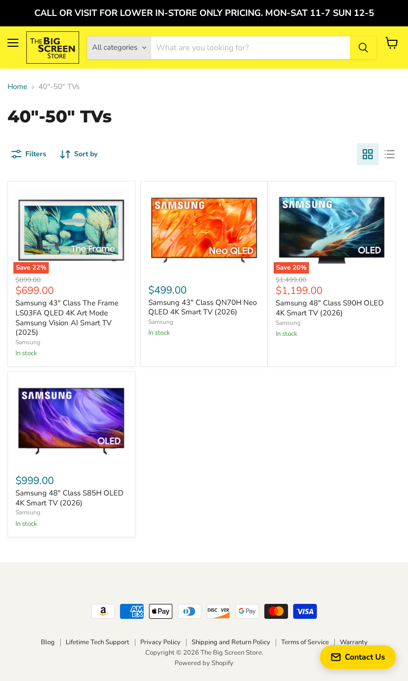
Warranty (354, 642)
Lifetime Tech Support (97, 642)
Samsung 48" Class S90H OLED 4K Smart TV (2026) (330, 308)
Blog (48, 642)
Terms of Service (305, 642)
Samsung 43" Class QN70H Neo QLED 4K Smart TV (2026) (202, 307)
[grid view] (368, 154)
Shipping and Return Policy (231, 642)
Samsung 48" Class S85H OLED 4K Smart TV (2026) (69, 498)
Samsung (27, 342)
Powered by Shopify (204, 663)
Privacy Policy (160, 642)
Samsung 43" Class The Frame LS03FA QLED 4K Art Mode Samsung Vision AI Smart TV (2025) (66, 317)
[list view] (390, 154)
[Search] (363, 47)
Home (17, 87)
